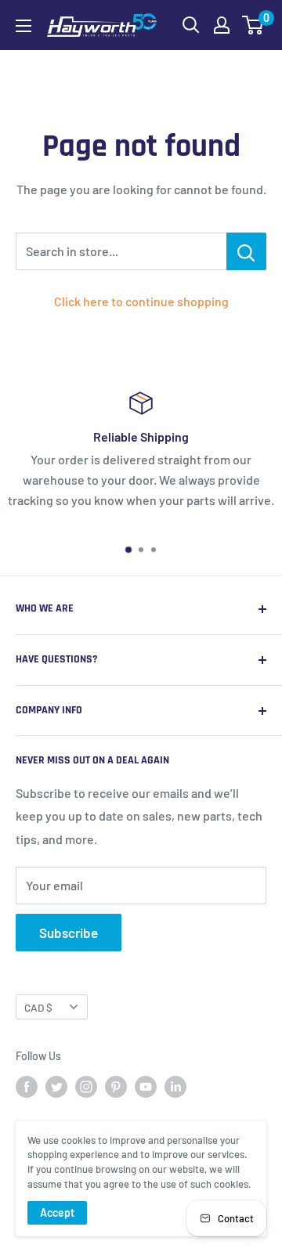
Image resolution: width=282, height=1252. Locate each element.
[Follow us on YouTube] (146, 1087)
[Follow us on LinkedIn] (175, 1087)
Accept (57, 1212)
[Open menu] (23, 26)
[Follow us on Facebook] (27, 1087)
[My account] (222, 25)
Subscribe (68, 932)
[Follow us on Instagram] (86, 1087)
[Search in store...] (246, 251)
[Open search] (191, 25)
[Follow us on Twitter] (56, 1087)
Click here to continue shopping (141, 301)
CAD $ (38, 1007)
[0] (253, 25)
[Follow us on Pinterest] (116, 1087)
